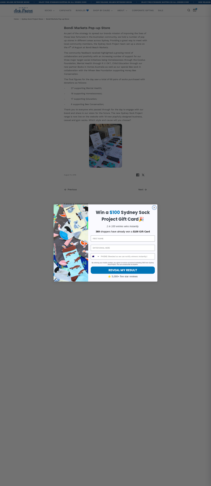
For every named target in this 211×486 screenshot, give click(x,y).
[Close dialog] (154, 207)
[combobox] (95, 256)
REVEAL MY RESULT (122, 270)
